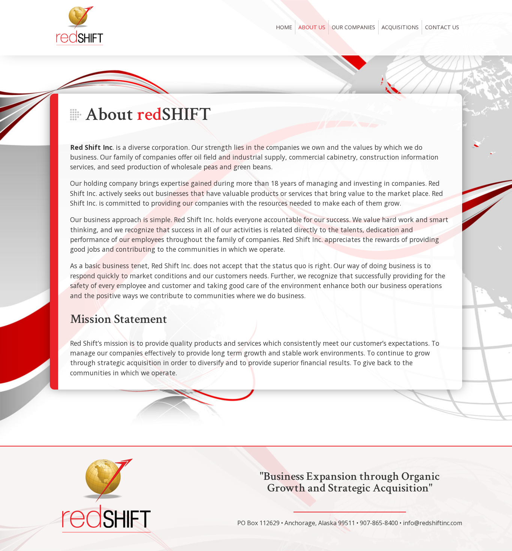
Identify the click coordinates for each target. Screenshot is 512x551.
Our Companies (353, 27)
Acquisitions (400, 27)
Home (284, 27)
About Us (311, 27)
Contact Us (442, 27)
